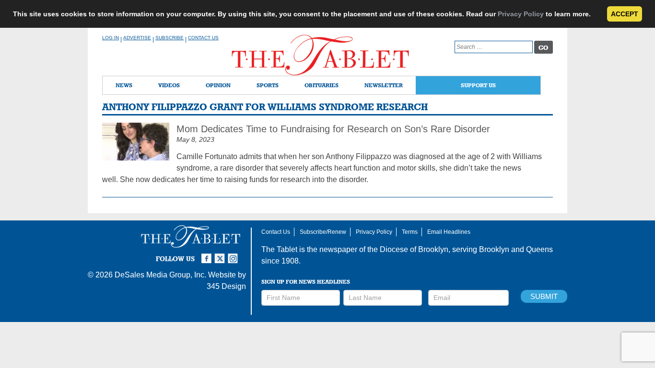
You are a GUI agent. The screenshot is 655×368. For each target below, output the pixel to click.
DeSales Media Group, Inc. (160, 275)
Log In (110, 37)
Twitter (221, 254)
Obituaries (321, 85)
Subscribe (169, 37)
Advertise (137, 37)
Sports (268, 85)
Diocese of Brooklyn (414, 249)
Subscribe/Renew (323, 232)
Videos (169, 85)
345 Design (226, 286)
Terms (410, 232)
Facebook (207, 254)
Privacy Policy (521, 14)
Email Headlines (448, 232)
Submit (544, 296)
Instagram (234, 254)
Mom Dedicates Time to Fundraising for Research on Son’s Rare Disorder (333, 129)
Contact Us (203, 37)
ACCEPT (624, 14)
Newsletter (383, 85)
